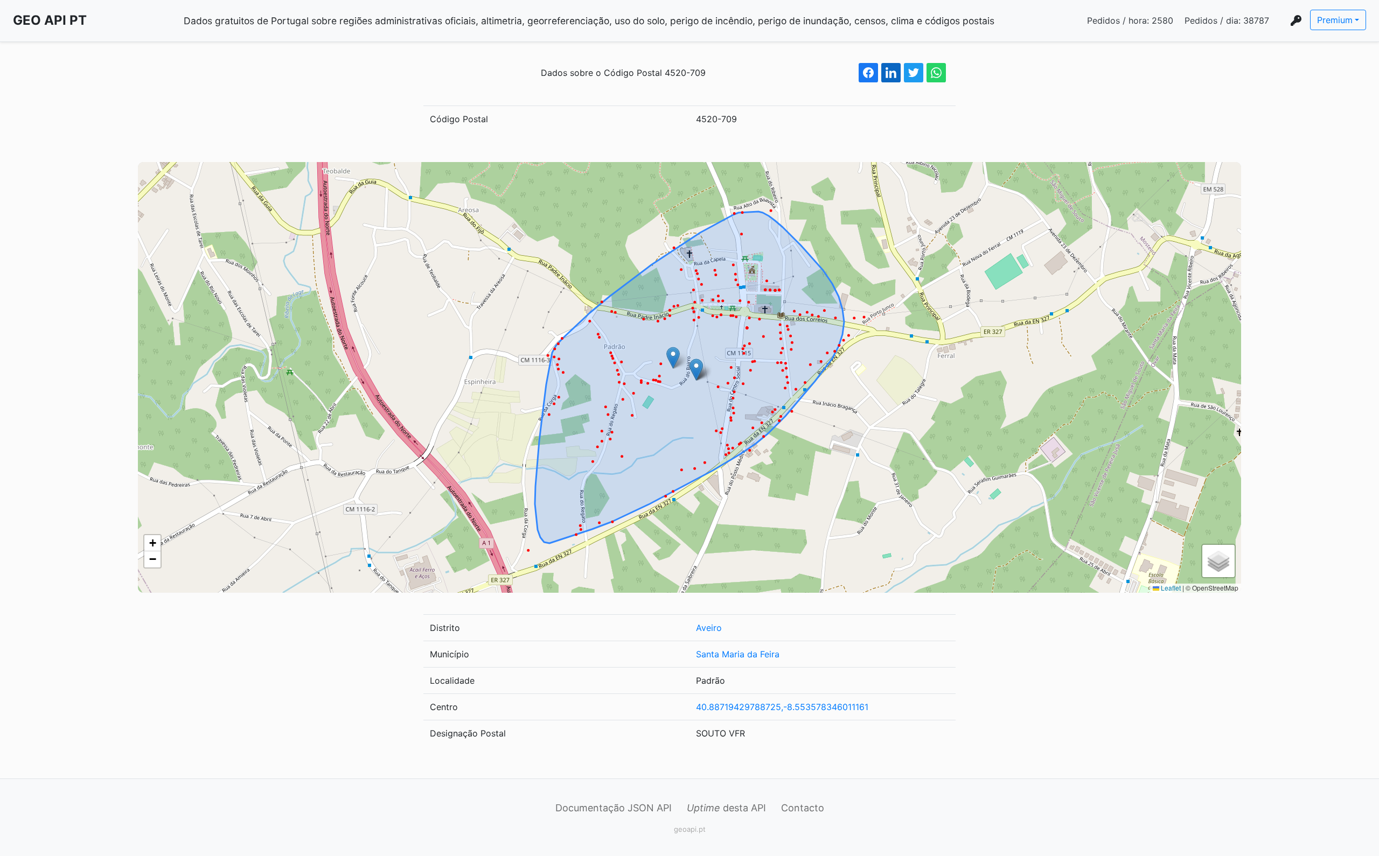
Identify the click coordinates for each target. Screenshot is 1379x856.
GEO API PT (50, 20)
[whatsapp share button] (936, 72)
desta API (726, 807)
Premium (1335, 20)
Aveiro (709, 627)
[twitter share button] (913, 72)
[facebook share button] (868, 72)
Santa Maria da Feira (737, 654)
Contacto (802, 807)
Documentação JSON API (613, 807)
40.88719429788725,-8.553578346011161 (782, 706)
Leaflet (1170, 587)
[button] (673, 358)
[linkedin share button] (891, 72)
